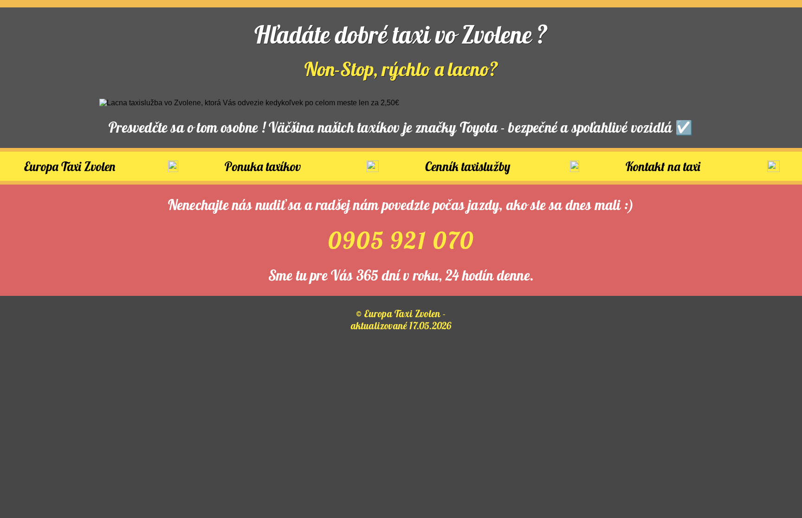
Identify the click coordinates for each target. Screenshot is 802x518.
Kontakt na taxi (663, 166)
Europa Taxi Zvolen (69, 166)
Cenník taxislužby (468, 166)
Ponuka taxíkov (263, 166)
